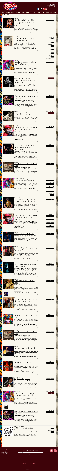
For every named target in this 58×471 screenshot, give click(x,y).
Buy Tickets (51, 78)
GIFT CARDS (18, 12)
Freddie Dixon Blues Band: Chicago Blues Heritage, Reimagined (25, 300)
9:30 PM (48, 20)
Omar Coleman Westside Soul (24, 234)
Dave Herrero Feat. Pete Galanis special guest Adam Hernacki (24, 394)
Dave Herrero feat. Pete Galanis (24, 180)
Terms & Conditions (31, 463)
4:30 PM (52, 428)
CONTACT (39, 12)
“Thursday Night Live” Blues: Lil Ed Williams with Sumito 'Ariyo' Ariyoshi (25, 129)
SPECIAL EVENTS (25, 12)
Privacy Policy (25, 463)
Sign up (53, 0)
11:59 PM (52, 38)
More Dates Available (50, 58)
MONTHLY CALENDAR (10, 12)
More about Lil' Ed (17, 291)
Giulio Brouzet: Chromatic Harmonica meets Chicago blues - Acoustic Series (25, 80)
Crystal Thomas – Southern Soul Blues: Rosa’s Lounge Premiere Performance (24, 147)
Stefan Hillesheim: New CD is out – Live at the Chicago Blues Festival (25, 200)
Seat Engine (30, 469)
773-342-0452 (52, 3)
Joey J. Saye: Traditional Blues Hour (25, 113)
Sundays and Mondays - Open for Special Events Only (25, 39)
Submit (30, 454)
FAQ (43, 12)
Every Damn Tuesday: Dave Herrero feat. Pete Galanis (25, 63)
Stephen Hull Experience (22, 379)
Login (56, 0)
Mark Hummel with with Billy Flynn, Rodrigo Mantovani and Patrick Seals (24, 22)
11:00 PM (52, 20)
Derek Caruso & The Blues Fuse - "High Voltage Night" (25, 265)
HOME (3, 12)
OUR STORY (33, 12)
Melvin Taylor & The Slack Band (24, 348)
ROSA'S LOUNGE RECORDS (51, 12)
